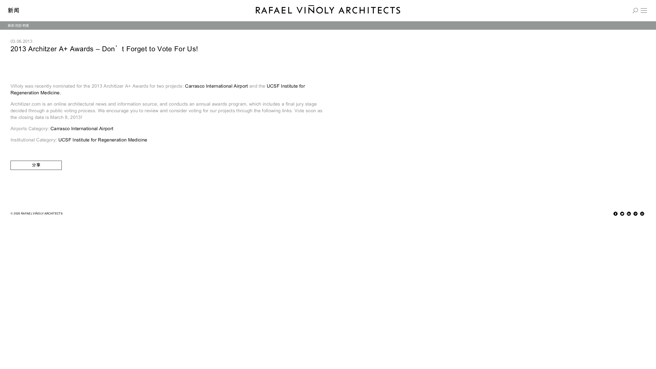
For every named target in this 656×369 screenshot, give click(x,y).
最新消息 (14, 25)
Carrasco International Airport (216, 86)
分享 (36, 165)
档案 (26, 25)
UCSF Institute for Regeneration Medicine (102, 139)
